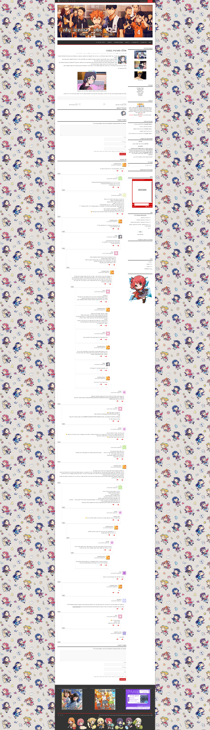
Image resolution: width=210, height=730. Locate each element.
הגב (59, 173)
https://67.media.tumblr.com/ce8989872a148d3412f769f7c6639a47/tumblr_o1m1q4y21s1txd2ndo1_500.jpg (94, 416)
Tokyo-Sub (140, 93)
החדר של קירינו (100, 42)
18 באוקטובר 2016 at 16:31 (116, 392)
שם (125, 137)
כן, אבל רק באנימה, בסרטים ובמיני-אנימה (140, 222)
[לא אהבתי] (117, 171)
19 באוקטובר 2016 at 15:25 (99, 291)
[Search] (58, 1)
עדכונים (101, 53)
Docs (94, 71)
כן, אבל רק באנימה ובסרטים (143, 220)
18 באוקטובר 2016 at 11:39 (112, 221)
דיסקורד (109, 42)
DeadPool (119, 599)
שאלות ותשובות (118, 42)
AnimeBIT (140, 94)
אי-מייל (124, 142)
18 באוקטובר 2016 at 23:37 (112, 512)
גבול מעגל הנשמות (137, 129)
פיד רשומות (149, 264)
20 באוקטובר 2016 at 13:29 (112, 586)
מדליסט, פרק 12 (138, 124)
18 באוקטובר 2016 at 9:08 (116, 195)
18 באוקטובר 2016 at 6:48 (116, 165)
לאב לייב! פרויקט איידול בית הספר (109, 53)
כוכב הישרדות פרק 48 (121, 104)
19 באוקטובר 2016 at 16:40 (99, 557)
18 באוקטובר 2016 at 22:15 (112, 487)
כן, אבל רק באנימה (145, 217)
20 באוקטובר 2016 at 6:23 (100, 378)
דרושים (127, 42)
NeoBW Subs (140, 89)
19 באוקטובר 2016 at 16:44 (99, 333)
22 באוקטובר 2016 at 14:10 (112, 616)
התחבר (150, 262)
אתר (125, 146)
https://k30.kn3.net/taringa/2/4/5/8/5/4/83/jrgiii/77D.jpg (107, 414)
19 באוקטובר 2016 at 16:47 (112, 408)
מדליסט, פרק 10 (143, 1)
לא (148, 228)
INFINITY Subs (140, 91)
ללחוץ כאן (136, 157)
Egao (124, 53)
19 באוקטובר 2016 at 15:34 (103, 542)
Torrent (90, 71)
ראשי (150, 42)
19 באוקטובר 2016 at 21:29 (99, 347)
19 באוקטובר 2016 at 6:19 (108, 527)
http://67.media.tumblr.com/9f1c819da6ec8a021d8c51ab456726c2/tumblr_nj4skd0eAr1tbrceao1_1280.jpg (99, 397)
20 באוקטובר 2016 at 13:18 (116, 573)
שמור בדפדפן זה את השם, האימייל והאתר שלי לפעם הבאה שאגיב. (108, 151)
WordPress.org (148, 268)
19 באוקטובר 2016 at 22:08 (99, 364)
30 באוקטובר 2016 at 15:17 (116, 633)
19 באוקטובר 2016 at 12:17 (108, 253)
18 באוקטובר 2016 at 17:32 (116, 429)
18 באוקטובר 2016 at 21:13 (116, 467)
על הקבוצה (135, 42)
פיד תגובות (149, 266)
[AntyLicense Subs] (105, 36)
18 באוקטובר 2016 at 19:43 (112, 178)
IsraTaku (140, 95)
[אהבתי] (122, 171)
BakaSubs (140, 90)
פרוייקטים (144, 42)
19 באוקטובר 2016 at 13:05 (103, 272)
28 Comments (85, 53)
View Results (140, 234)
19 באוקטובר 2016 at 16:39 (99, 309)
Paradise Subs (140, 88)
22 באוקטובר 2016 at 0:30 (116, 600)
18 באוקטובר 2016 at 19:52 (116, 447)
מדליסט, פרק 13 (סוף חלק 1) (135, 133)
